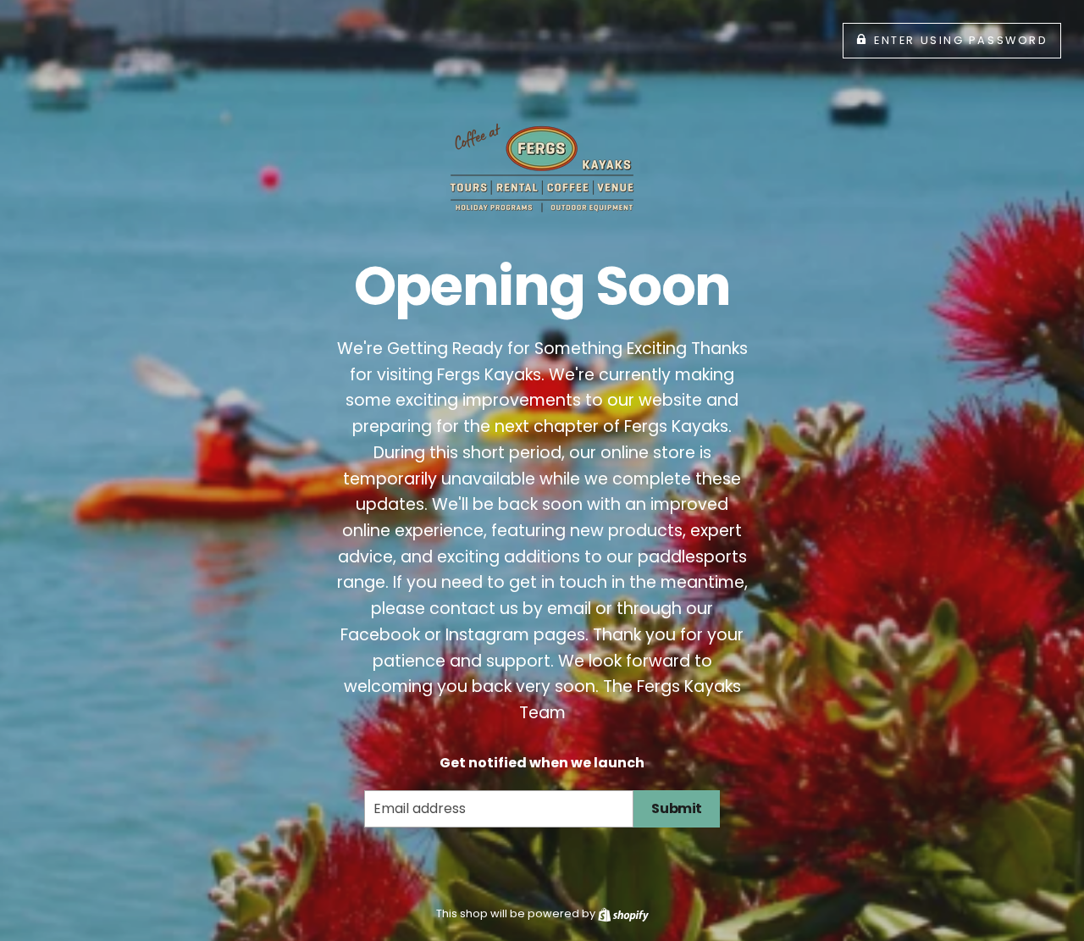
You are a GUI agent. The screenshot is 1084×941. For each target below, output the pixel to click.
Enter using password (961, 40)
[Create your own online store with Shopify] (623, 913)
